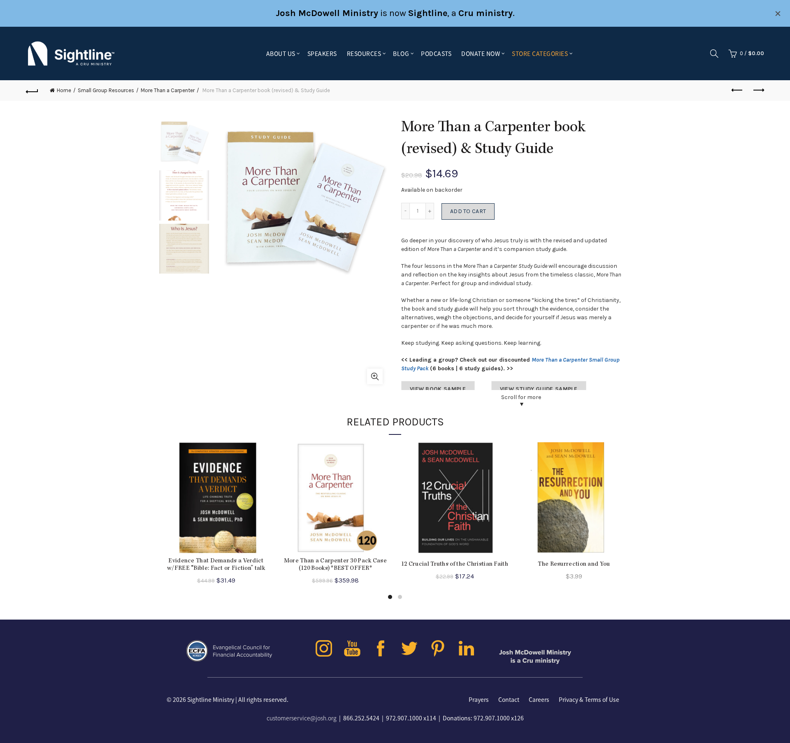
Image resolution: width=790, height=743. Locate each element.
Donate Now (480, 53)
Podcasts (436, 53)
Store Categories (540, 53)
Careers (539, 699)
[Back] (32, 90)
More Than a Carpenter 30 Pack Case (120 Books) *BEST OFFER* (335, 565)
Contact (508, 699)
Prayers (479, 699)
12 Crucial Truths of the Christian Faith (454, 564)
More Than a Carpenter (168, 90)
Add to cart (468, 211)
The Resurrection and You (574, 564)
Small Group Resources (106, 90)
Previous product (737, 90)
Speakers (322, 53)
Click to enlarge (375, 376)
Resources (364, 53)
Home (64, 90)
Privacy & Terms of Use (589, 699)
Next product (758, 90)
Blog (401, 53)
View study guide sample (539, 388)
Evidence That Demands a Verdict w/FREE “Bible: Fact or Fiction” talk (216, 565)
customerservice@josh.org (302, 718)
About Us (280, 53)
